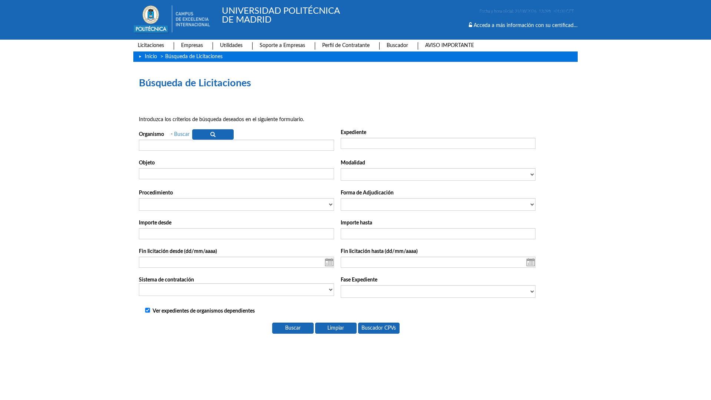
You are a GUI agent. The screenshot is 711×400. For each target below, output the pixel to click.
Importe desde (155, 223)
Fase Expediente (359, 280)
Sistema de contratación (166, 280)
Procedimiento (156, 193)
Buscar (182, 134)
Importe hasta (356, 223)
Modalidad (353, 163)
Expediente (353, 132)
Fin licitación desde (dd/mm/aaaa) (178, 251)
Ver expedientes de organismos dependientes (204, 311)
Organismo (151, 134)
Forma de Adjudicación (367, 193)
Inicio (151, 56)
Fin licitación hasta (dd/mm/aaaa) (379, 251)
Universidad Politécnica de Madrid (281, 15)
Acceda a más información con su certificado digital (531, 25)
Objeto (147, 163)
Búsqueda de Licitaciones (194, 56)
